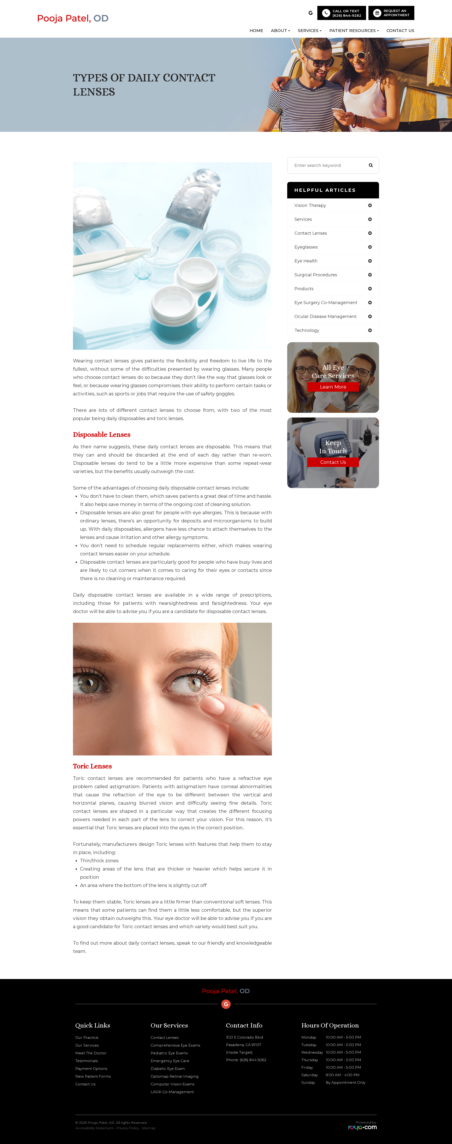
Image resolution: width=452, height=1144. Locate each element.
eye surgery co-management (326, 302)
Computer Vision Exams (172, 1084)
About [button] (279, 30)
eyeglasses (306, 247)
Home (256, 30)
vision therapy (310, 205)
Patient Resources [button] (352, 30)
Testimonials (86, 1061)
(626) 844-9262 (347, 15)
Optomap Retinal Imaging (175, 1076)
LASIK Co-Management (172, 1092)
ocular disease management (326, 316)
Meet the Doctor (91, 1053)
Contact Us (400, 30)
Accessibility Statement (94, 1128)
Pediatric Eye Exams (169, 1053)
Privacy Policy (127, 1128)
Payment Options (91, 1068)
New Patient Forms (93, 1076)
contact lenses (311, 233)
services (303, 219)
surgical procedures (316, 274)
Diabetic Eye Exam (168, 1068)
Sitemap (149, 1128)
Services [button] (308, 30)
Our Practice (86, 1037)
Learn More (333, 387)
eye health (306, 261)
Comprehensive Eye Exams (175, 1045)
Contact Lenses (164, 1037)
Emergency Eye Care (170, 1061)
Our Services (87, 1045)
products (304, 288)
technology (307, 330)
